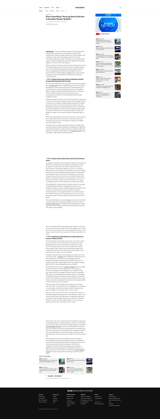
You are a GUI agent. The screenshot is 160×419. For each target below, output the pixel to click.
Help (110, 401)
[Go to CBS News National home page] (80, 7)
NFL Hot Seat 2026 (43, 400)
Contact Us (69, 400)
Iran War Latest (42, 398)
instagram (55, 400)
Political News (42, 396)
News (47, 11)
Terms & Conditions (71, 403)
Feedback (111, 403)
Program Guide (70, 398)
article (52, 204)
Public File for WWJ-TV (86, 396)
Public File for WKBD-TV (86, 398)
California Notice (98, 398)
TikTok (54, 401)
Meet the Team (70, 396)
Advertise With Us (71, 401)
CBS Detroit (49, 51)
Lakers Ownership (43, 401)
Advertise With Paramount (114, 398)
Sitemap (68, 405)
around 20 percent (76, 131)
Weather (52, 11)
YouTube (54, 396)
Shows (57, 7)
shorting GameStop (70, 267)
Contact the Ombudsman (114, 405)
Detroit (40, 11)
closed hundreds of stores (53, 326)
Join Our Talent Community (115, 400)
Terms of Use (97, 401)
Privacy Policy (98, 396)
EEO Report (83, 403)
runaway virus (53, 85)
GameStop (60, 257)
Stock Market (58, 376)
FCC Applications (84, 401)
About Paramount (112, 396)
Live (53, 7)
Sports (57, 11)
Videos (62, 11)
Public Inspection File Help (86, 400)
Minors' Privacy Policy (99, 403)
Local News (46, 7)
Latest (40, 7)
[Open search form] (120, 7)
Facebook (55, 398)
